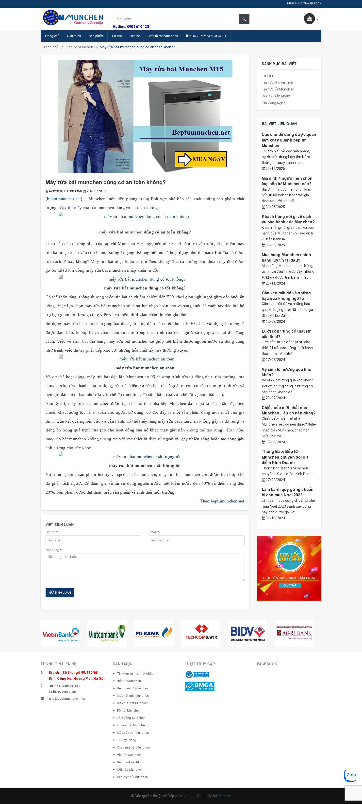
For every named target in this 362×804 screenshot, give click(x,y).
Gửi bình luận (60, 592)
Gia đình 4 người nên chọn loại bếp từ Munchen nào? (287, 180)
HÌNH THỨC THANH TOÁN (304, 3)
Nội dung (54, 550)
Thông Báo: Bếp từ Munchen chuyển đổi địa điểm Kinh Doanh (285, 456)
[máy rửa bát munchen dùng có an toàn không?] (145, 216)
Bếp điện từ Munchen (132, 688)
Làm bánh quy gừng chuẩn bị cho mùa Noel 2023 (288, 492)
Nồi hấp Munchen (130, 769)
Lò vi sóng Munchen (132, 725)
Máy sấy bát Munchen (133, 732)
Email (154, 532)
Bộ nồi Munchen (129, 710)
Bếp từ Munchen (129, 681)
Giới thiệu (74, 36)
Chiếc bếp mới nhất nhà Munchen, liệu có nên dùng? (289, 410)
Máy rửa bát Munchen (133, 703)
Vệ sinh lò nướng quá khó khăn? (287, 371)
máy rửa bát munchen (121, 232)
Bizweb (225, 796)
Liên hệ (135, 36)
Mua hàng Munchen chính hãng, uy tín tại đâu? (286, 257)
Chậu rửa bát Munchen (133, 747)
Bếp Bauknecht (128, 762)
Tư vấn (267, 75)
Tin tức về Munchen (278, 89)
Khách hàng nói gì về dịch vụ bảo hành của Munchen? (288, 219)
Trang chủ (51, 36)
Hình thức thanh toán (163, 36)
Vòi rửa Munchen (129, 755)
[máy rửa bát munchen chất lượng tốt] (145, 456)
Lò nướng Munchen (131, 718)
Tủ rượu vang (126, 740)
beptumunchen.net (64, 198)
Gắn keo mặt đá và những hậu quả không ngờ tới (286, 295)
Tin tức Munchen (79, 47)
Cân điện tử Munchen (132, 777)
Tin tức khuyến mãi (277, 82)
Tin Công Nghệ (274, 103)
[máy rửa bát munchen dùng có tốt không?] (145, 279)
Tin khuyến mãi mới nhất (135, 673)
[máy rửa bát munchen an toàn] (145, 359)
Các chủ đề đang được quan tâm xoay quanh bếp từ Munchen (289, 139)
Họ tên (52, 532)
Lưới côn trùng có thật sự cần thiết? (286, 333)
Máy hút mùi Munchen (133, 695)
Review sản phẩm (276, 96)
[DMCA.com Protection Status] (199, 686)
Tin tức (116, 36)
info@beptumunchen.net (67, 698)
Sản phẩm (96, 36)
